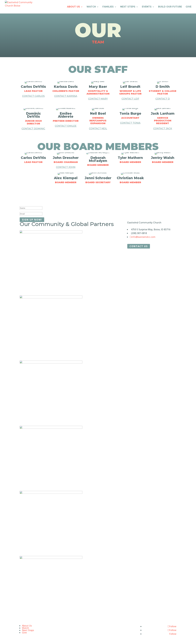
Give (188, 7)
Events (147, 7)
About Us (73, 7)
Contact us (139, 246)
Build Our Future (170, 7)
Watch (91, 7)
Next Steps (127, 7)
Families (108, 7)
